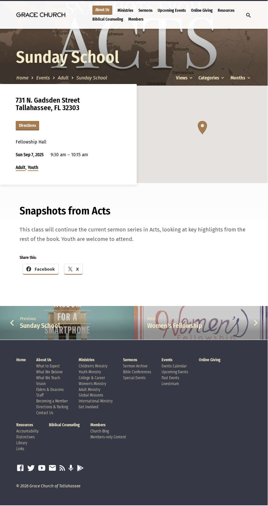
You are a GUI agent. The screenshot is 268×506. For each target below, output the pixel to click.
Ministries (125, 10)
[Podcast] (71, 468)
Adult (63, 78)
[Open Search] (248, 15)
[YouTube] (42, 468)
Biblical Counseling (107, 19)
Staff (39, 395)
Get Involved (88, 407)
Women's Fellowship (174, 325)
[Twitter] (31, 468)
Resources (226, 10)
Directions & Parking (52, 407)
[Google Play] (80, 468)
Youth (33, 167)
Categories (209, 78)
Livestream (170, 383)
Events (43, 78)
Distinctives (25, 437)
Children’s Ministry (93, 366)
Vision (41, 383)
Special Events (134, 378)
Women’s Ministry (92, 383)
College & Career (92, 378)
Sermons (145, 10)
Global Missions (91, 395)
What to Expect (48, 366)
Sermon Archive (135, 366)
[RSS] (62, 468)
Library (21, 443)
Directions (27, 125)
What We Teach (48, 378)
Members (135, 19)
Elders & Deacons (50, 389)
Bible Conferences (137, 372)
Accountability (27, 431)
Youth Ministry (90, 372)
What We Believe (49, 372)
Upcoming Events (172, 10)
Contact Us (44, 413)
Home (22, 78)
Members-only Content (108, 437)
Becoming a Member (52, 401)
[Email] (52, 468)
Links (20, 449)
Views (182, 78)
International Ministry (96, 401)
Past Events (170, 378)
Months (238, 78)
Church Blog (99, 431)
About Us (102, 10)
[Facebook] (20, 468)
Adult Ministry (89, 389)
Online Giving (202, 10)
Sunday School (91, 78)
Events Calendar (174, 366)
